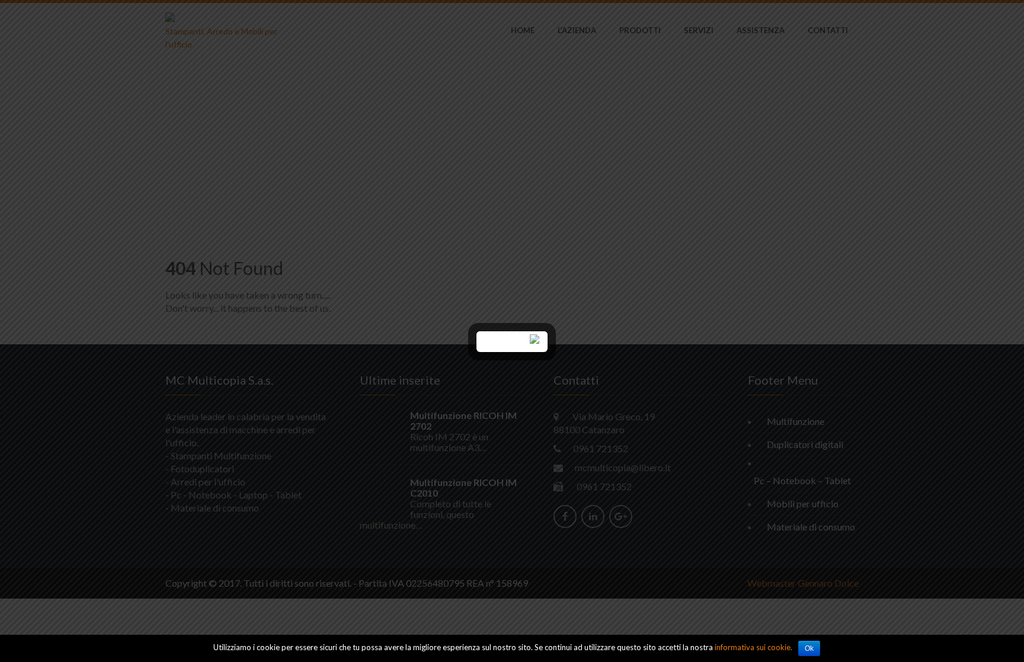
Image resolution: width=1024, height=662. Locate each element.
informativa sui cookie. (753, 647)
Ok (809, 648)
